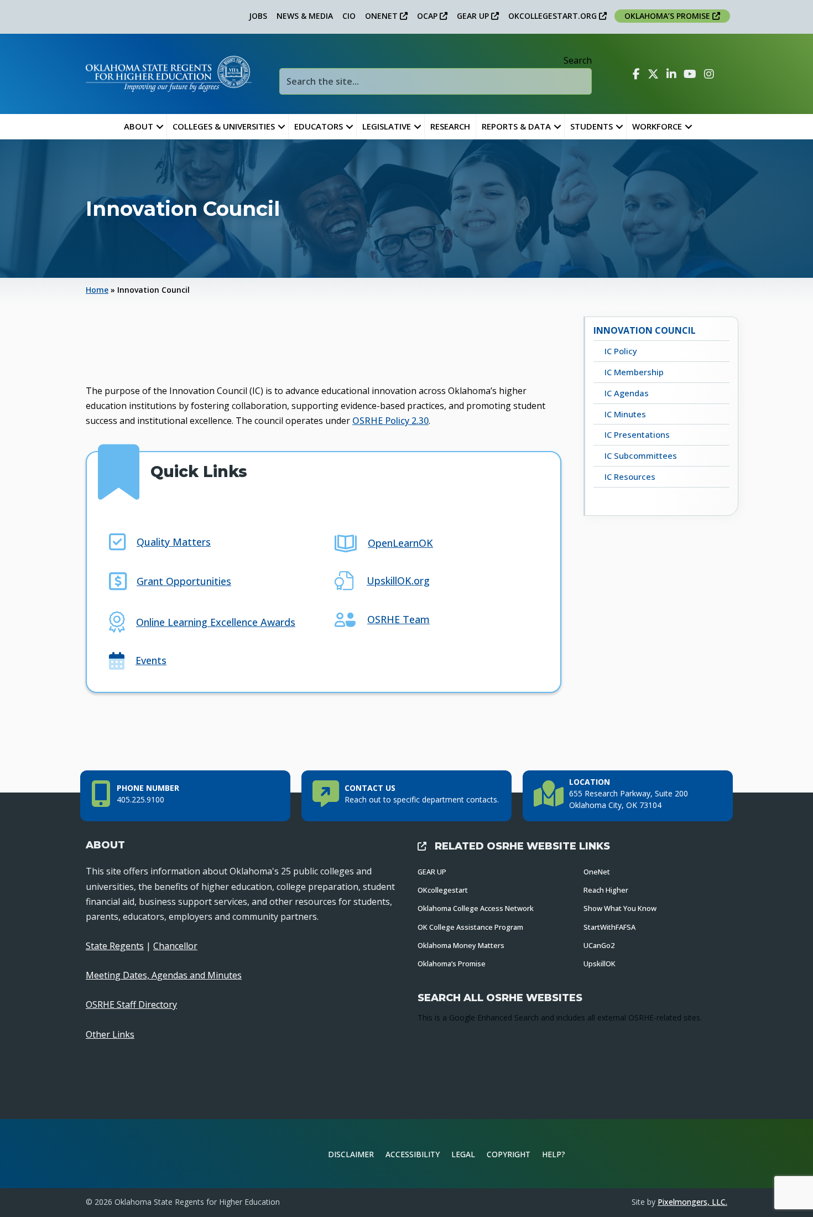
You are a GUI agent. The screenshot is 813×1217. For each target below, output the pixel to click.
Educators (318, 126)
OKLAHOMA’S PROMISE (668, 16)
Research (450, 126)
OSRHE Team (398, 619)
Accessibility (412, 1154)
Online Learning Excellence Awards (215, 622)
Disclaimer (351, 1154)
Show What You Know (619, 908)
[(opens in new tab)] (690, 1152)
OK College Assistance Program (470, 927)
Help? (553, 1154)
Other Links (110, 1034)
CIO (349, 16)
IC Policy (620, 350)
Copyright (508, 1154)
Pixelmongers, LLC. (692, 1202)
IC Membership (634, 371)
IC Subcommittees (640, 455)
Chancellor (175, 946)
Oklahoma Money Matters (461, 945)
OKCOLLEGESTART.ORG (553, 16)
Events (151, 660)
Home (97, 289)
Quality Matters (174, 541)
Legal (463, 1154)
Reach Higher (605, 890)
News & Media (305, 16)
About (138, 126)
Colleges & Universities (224, 126)
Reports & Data (516, 126)
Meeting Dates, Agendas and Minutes (164, 975)
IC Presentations (637, 434)
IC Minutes (625, 414)
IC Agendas (626, 392)
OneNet (596, 872)
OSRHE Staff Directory (131, 1004)
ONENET (382, 16)
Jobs (258, 16)
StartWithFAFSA (609, 927)
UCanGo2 (598, 945)
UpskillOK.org (398, 580)
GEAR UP (474, 16)
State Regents (115, 946)
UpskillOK (599, 964)
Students (591, 126)
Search (578, 60)
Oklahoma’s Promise (452, 964)
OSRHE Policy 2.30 (390, 421)
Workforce (657, 126)
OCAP (428, 16)
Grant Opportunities (184, 581)
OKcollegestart (443, 890)
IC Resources (629, 476)
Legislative (386, 126)
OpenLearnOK (400, 543)
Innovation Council (644, 330)
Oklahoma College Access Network (476, 908)
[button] (159, 126)
